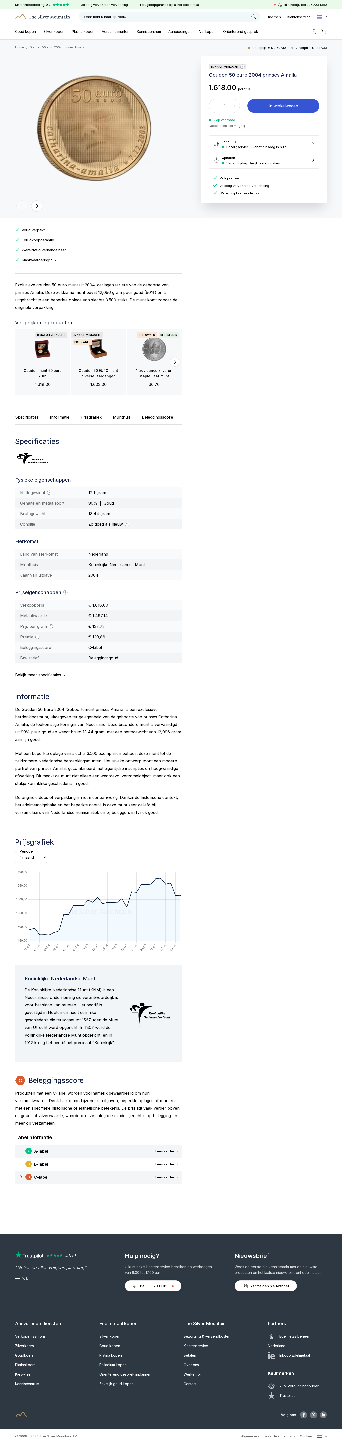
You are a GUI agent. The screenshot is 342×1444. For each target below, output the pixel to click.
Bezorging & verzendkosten (207, 1336)
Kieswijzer (23, 1374)
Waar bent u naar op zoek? (105, 17)
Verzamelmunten (115, 31)
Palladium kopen (113, 1365)
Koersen (274, 17)
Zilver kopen (53, 31)
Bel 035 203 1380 (154, 1286)
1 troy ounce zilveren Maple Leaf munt (154, 373)
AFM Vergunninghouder (299, 1386)
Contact (190, 1384)
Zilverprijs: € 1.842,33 (311, 48)
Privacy (289, 1436)
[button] (21, 206)
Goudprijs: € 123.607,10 (269, 48)
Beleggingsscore (157, 417)
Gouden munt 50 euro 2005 (43, 373)
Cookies (306, 1436)
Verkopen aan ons (30, 1336)
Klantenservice (299, 17)
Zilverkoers (24, 1346)
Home (19, 47)
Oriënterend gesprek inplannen (125, 1374)
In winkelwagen (283, 105)
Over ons (191, 1365)
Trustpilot (287, 1395)
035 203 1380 (317, 5)
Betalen (190, 1355)
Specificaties (27, 417)
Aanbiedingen (180, 31)
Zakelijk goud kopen (116, 1384)
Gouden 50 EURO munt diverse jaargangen (98, 373)
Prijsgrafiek (91, 417)
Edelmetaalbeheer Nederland (289, 1341)
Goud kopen (25, 31)
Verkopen (207, 31)
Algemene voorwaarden (260, 1436)
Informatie (59, 417)
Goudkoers (24, 1355)
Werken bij (192, 1374)
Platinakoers (25, 1365)
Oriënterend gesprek (240, 31)
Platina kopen (83, 31)
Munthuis (122, 417)
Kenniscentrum (149, 31)
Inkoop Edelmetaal (294, 1355)
